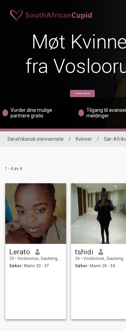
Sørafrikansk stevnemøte (35, 139)
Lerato (19, 252)
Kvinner (84, 139)
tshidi (84, 252)
